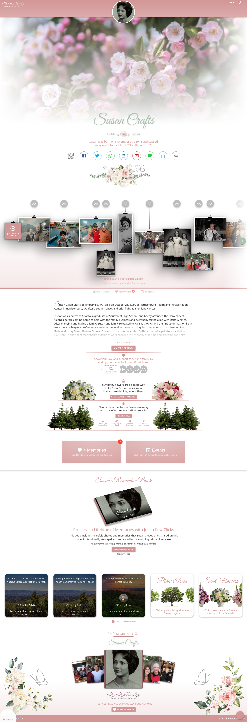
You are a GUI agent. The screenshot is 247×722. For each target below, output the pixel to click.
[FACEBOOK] (84, 155)
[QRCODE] (71, 155)
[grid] (123, 243)
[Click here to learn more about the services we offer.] (123, 696)
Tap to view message (126, 621)
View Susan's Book (123, 549)
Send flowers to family (123, 397)
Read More (123, 342)
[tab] (101, 291)
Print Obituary (125, 348)
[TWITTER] (97, 155)
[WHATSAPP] (110, 155)
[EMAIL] (136, 155)
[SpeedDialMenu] (240, 715)
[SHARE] (163, 155)
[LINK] (176, 155)
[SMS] (150, 155)
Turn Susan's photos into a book (123, 279)
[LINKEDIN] (123, 155)
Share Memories (125, 709)
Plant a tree (123, 416)
